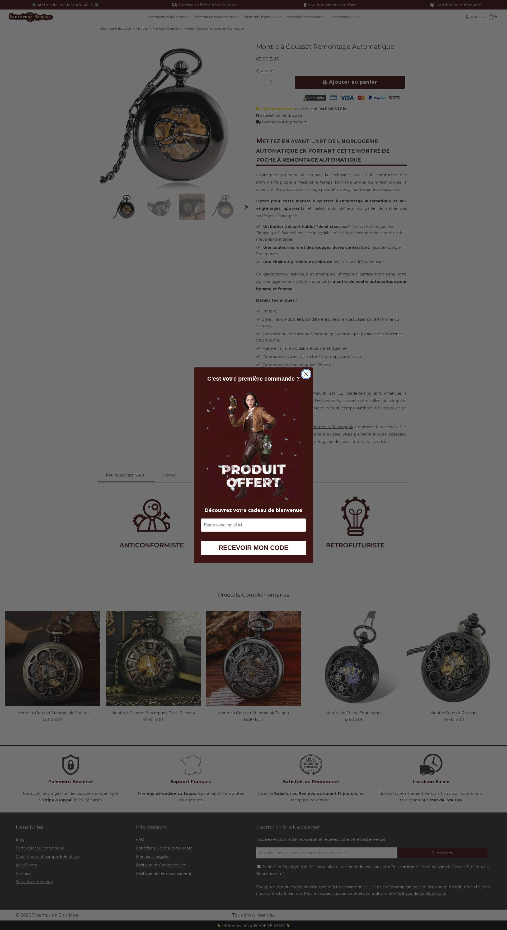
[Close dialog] (306, 374)
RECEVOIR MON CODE (253, 547)
